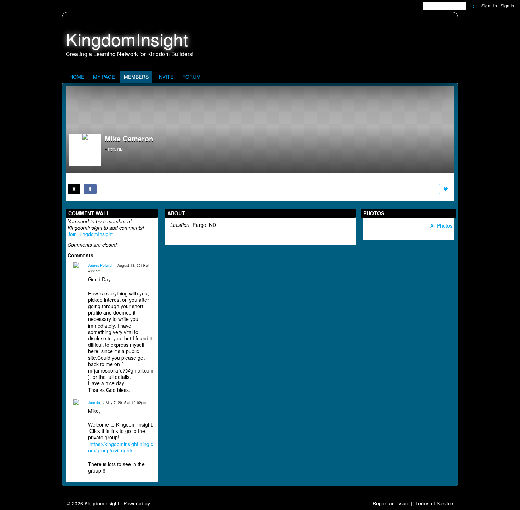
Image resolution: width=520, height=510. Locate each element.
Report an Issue (390, 503)
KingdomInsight (127, 38)
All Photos (441, 225)
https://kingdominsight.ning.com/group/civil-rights (120, 447)
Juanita (94, 402)
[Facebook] (90, 189)
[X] (74, 189)
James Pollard (100, 265)
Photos (373, 213)
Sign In (507, 5)
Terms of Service (434, 503)
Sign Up (489, 5)
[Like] (445, 189)
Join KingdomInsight (90, 234)
